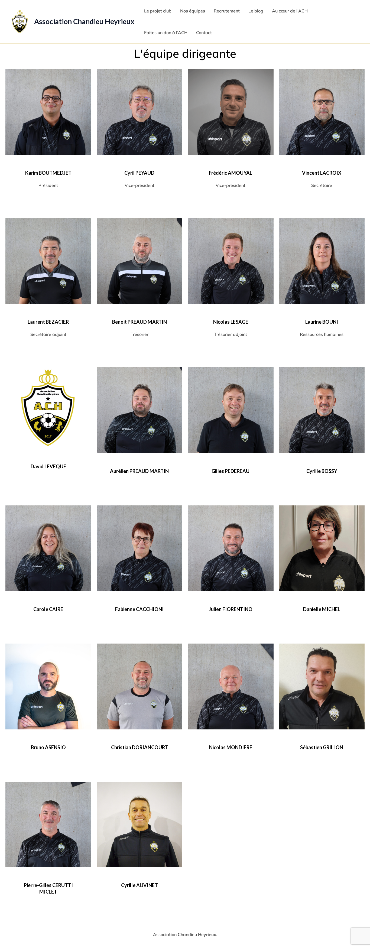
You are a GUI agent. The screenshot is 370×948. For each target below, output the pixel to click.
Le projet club (157, 11)
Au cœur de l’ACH (290, 11)
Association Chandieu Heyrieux (84, 21)
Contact (204, 32)
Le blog (255, 11)
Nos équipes (192, 11)
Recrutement (227, 11)
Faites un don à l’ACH (165, 32)
